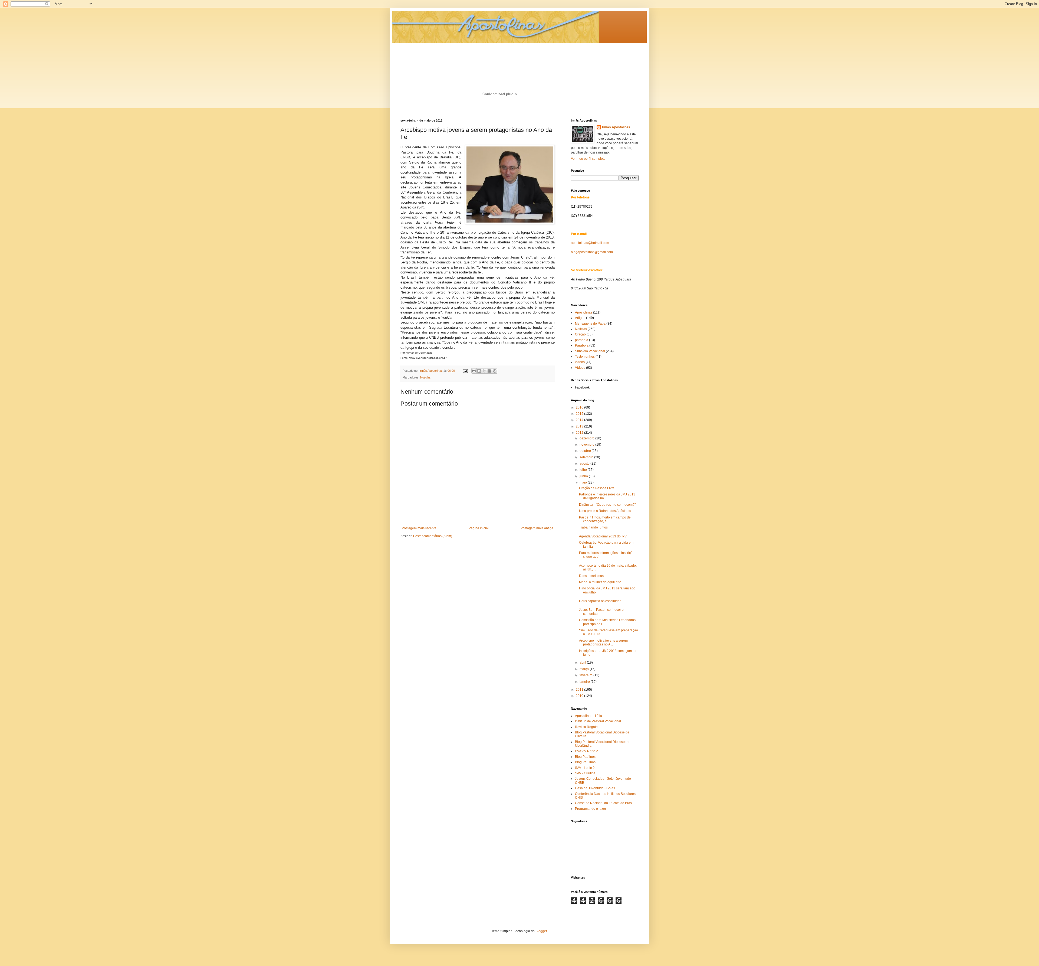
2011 (580, 689)
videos (580, 362)
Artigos (580, 318)
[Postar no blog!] (479, 371)
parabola (581, 340)
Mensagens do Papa (590, 323)
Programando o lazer (590, 809)
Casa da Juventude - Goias (595, 788)
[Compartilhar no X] (484, 371)
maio (584, 482)
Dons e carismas (591, 576)
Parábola (581, 345)
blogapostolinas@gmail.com (592, 252)
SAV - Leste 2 (585, 768)
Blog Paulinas (585, 762)
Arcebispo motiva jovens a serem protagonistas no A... (603, 642)
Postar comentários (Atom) (432, 536)
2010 (580, 696)
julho (584, 470)
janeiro (585, 682)
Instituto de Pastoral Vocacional (598, 721)
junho (584, 476)
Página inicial (479, 528)
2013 (580, 426)
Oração (580, 334)
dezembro (587, 438)
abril (583, 662)
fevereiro (586, 675)
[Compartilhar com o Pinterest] (494, 371)
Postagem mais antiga (537, 528)
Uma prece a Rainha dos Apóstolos (605, 511)
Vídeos (580, 368)
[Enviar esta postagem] (465, 370)
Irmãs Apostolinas (616, 127)
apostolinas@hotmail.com (590, 243)
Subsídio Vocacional (590, 351)
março (585, 669)
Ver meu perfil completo (588, 159)
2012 (580, 433)
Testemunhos (585, 356)
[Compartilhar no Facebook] (489, 371)
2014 (580, 420)
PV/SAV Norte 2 (586, 751)
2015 (580, 414)
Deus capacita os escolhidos (600, 601)
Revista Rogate (586, 727)
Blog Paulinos (585, 757)
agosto (585, 463)
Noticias (425, 377)
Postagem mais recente (419, 528)
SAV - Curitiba (585, 773)
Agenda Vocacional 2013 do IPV (603, 536)
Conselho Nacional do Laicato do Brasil (604, 803)
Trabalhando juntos (593, 527)
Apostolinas (583, 312)
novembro (587, 444)
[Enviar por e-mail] (474, 371)
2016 (580, 407)
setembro (587, 457)
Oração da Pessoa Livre (596, 488)
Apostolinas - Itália (588, 716)
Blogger (541, 931)
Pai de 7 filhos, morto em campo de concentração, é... (605, 519)
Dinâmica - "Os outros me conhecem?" (607, 505)
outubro (586, 451)
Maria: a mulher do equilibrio (600, 582)
